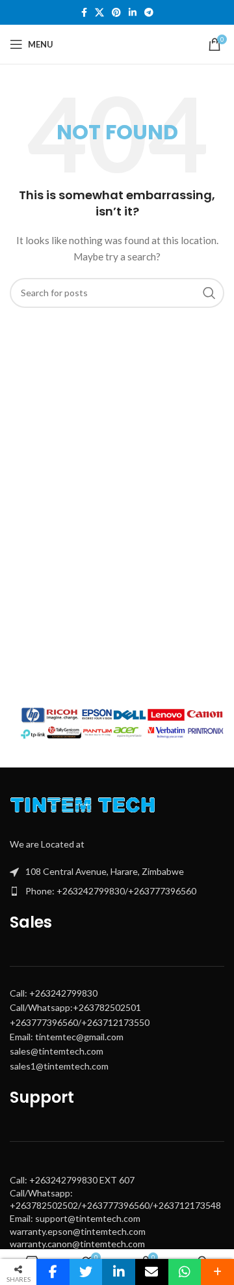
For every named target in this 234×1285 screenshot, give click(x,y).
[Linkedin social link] (132, 12)
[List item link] (117, 891)
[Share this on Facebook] (53, 1272)
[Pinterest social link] (116, 12)
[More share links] (217, 1272)
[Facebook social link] (84, 12)
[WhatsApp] (185, 1272)
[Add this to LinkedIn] (118, 1272)
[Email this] (151, 1272)
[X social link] (99, 12)
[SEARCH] (209, 293)
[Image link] (86, 807)
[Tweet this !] (86, 1272)
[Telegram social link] (148, 12)
